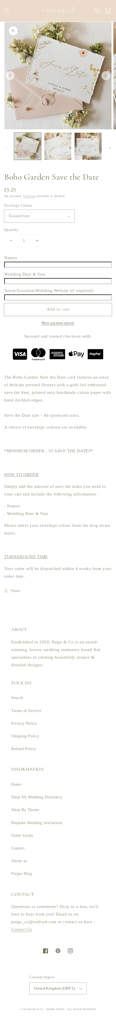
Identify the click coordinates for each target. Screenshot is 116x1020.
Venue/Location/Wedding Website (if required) (48, 290)
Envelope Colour (18, 205)
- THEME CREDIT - (55, 1009)
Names (10, 257)
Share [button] (16, 591)
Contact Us (21, 929)
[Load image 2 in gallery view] (58, 146)
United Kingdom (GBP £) (54, 988)
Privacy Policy (24, 723)
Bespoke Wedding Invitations (36, 823)
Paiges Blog (21, 874)
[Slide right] (105, 75)
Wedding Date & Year (25, 274)
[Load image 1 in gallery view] (27, 146)
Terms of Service (26, 711)
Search (17, 698)
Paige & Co (35, 1009)
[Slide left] (10, 75)
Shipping (29, 196)
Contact (17, 848)
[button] (7, 11)
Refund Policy (23, 749)
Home (16, 784)
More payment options (58, 323)
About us (19, 861)
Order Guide (22, 835)
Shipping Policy (25, 736)
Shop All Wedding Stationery (37, 797)
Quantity (11, 230)
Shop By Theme (25, 810)
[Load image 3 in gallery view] (88, 146)
